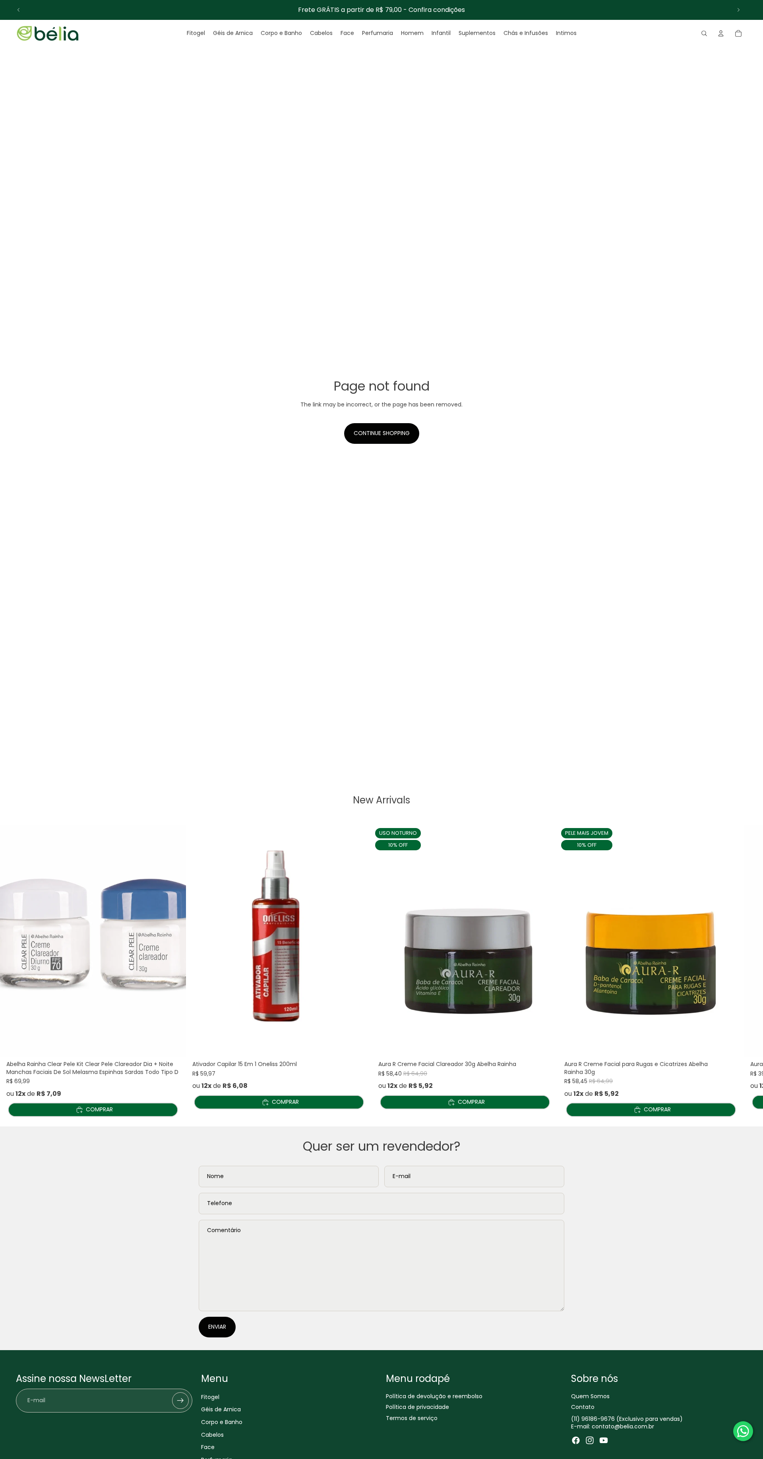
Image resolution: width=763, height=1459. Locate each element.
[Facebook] (576, 1440)
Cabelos (212, 1435)
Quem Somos (590, 1396)
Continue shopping (382, 433)
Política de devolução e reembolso (434, 1396)
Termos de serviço (412, 1418)
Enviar (217, 1327)
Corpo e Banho (221, 1422)
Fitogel (210, 1397)
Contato (583, 1407)
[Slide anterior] (18, 10)
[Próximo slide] (738, 10)
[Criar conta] (180, 1400)
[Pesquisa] (704, 33)
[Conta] (721, 33)
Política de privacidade (417, 1407)
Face (208, 1447)
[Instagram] (590, 1440)
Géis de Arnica (221, 1409)
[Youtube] (603, 1440)
